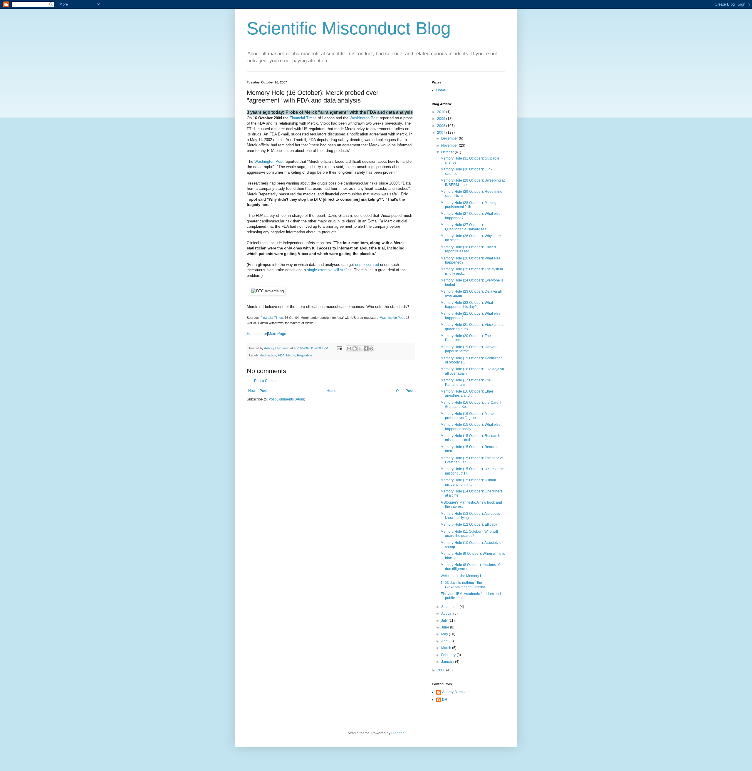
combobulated (367, 264)
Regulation (304, 355)
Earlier (252, 333)
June (445, 627)
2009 (441, 119)
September (450, 607)
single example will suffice (329, 270)
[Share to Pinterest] (371, 348)
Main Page (277, 333)
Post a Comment (267, 381)
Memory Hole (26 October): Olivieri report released (468, 249)
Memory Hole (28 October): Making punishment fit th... (468, 205)
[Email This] (349, 348)
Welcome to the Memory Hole (464, 576)
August (447, 613)
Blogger (397, 733)
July (445, 621)
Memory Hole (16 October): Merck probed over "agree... (467, 416)
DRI (445, 700)
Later (262, 333)
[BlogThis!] (354, 348)
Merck (290, 355)
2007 (441, 132)
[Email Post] (339, 348)
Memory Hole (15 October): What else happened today (471, 427)
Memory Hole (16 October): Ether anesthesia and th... (467, 393)
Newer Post (257, 391)
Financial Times (303, 118)
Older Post (404, 391)
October (448, 152)
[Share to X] (360, 348)
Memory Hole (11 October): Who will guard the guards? (469, 533)
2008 (441, 126)
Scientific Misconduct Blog (349, 28)
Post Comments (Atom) (286, 399)
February (448, 655)
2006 (441, 670)
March (446, 648)
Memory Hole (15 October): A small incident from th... (468, 482)
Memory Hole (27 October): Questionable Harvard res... (465, 227)
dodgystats (268, 355)
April (445, 641)
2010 (441, 112)
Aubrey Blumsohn (456, 692)
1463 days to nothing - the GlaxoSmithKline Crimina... (464, 585)
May (445, 634)
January (448, 662)
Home (331, 391)
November (450, 145)
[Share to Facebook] (366, 348)
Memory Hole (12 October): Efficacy (469, 524)
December (450, 138)
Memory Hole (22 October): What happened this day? (467, 305)
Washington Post (364, 118)
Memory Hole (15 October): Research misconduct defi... (470, 438)
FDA (281, 355)
